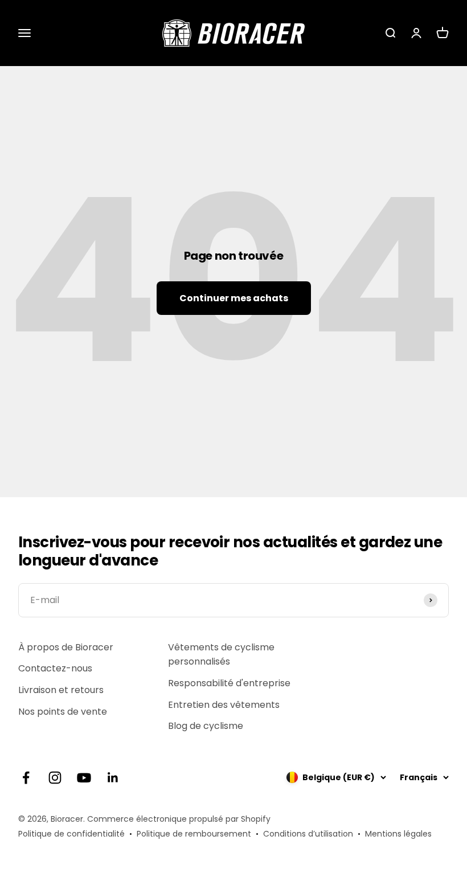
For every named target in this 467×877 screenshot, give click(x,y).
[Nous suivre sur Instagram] (55, 777)
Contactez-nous (55, 668)
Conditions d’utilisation (308, 833)
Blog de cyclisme (205, 725)
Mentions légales (398, 833)
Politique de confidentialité (71, 833)
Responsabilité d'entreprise (229, 683)
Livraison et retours (61, 689)
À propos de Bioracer (65, 647)
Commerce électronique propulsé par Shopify (179, 819)
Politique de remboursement (194, 833)
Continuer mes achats (233, 298)
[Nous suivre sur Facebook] (26, 777)
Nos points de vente (62, 711)
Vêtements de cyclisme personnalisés (221, 655)
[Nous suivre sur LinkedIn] (113, 777)
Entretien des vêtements (224, 704)
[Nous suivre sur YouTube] (84, 777)
